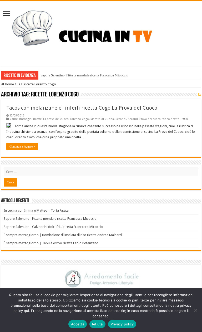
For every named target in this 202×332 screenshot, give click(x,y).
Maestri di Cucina (102, 119)
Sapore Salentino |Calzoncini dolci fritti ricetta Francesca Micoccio (53, 227)
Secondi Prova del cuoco (144, 119)
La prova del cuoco (55, 119)
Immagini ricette (30, 119)
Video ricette (170, 119)
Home (9, 84)
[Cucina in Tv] (101, 32)
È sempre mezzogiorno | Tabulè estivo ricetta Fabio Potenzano (51, 243)
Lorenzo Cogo (79, 119)
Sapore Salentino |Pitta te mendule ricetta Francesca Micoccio (84, 75)
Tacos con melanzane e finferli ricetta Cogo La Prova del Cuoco (81, 108)
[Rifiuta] (195, 310)
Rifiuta (97, 324)
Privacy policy (122, 324)
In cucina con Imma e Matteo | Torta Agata (36, 210)
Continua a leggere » (22, 146)
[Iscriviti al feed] (199, 95)
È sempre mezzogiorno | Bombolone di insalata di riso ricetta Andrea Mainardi (63, 235)
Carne (14, 119)
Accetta (77, 324)
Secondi (120, 119)
